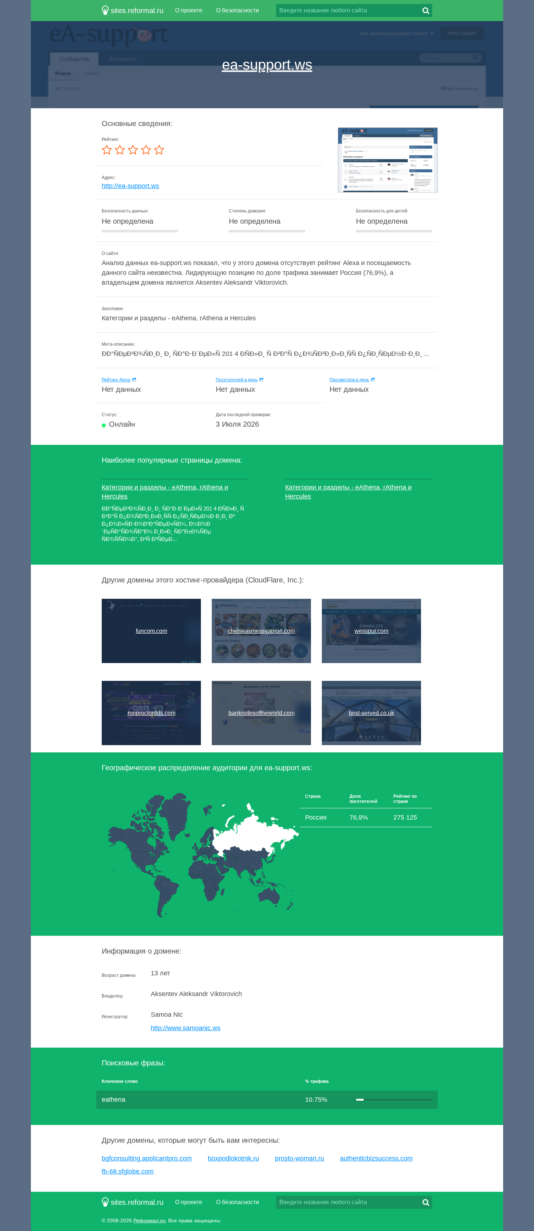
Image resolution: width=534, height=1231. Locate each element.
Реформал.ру (149, 1220)
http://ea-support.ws (130, 186)
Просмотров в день (349, 379)
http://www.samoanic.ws (186, 1028)
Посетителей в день (237, 379)
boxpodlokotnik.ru (233, 1158)
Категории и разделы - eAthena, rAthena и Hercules (165, 492)
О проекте (188, 10)
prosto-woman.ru (299, 1158)
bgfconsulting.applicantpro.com (147, 1158)
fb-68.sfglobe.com (128, 1171)
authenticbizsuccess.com (376, 1158)
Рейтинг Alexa (116, 379)
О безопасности (237, 10)
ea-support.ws (267, 65)
